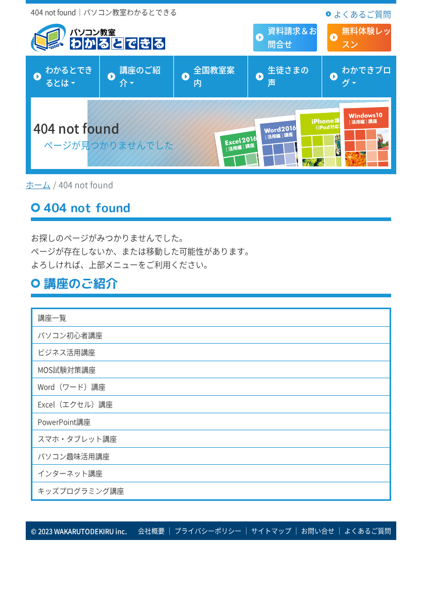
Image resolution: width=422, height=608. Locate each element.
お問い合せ (318, 530)
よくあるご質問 (362, 14)
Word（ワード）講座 (72, 386)
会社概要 (151, 530)
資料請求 (292, 37)
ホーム (38, 184)
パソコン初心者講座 (70, 335)
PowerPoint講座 (64, 421)
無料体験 (366, 37)
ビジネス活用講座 (66, 352)
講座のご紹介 (140, 76)
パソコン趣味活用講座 (74, 456)
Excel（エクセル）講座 (75, 404)
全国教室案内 (214, 76)
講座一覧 (52, 317)
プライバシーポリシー (207, 530)
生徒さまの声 (288, 76)
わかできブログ (366, 76)
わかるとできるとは (68, 76)
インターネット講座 (70, 473)
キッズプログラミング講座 (81, 490)
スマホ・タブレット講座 (77, 438)
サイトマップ (271, 530)
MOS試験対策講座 (67, 369)
